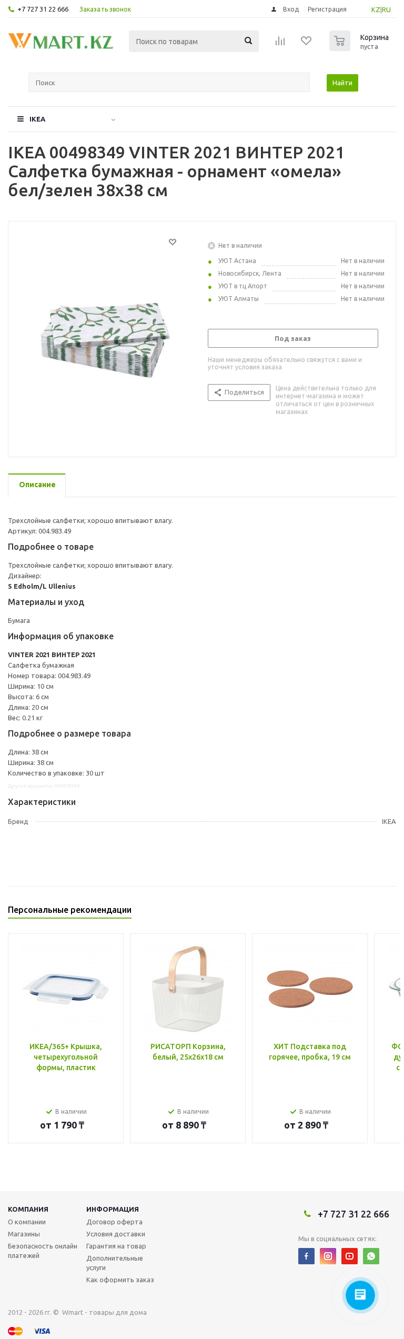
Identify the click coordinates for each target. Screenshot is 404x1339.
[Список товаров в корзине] (360, 47)
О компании (27, 1221)
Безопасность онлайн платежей (42, 1250)
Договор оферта (114, 1221)
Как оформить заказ (120, 1279)
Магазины (24, 1233)
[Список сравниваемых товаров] (280, 44)
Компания (28, 1209)
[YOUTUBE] (349, 1256)
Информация (112, 1209)
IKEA (37, 119)
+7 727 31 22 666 (42, 9)
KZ (375, 9)
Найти (342, 82)
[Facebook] (306, 1256)
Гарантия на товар (116, 1246)
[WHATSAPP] (371, 1256)
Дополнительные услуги (114, 1262)
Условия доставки (115, 1233)
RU (386, 9)
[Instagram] (328, 1256)
